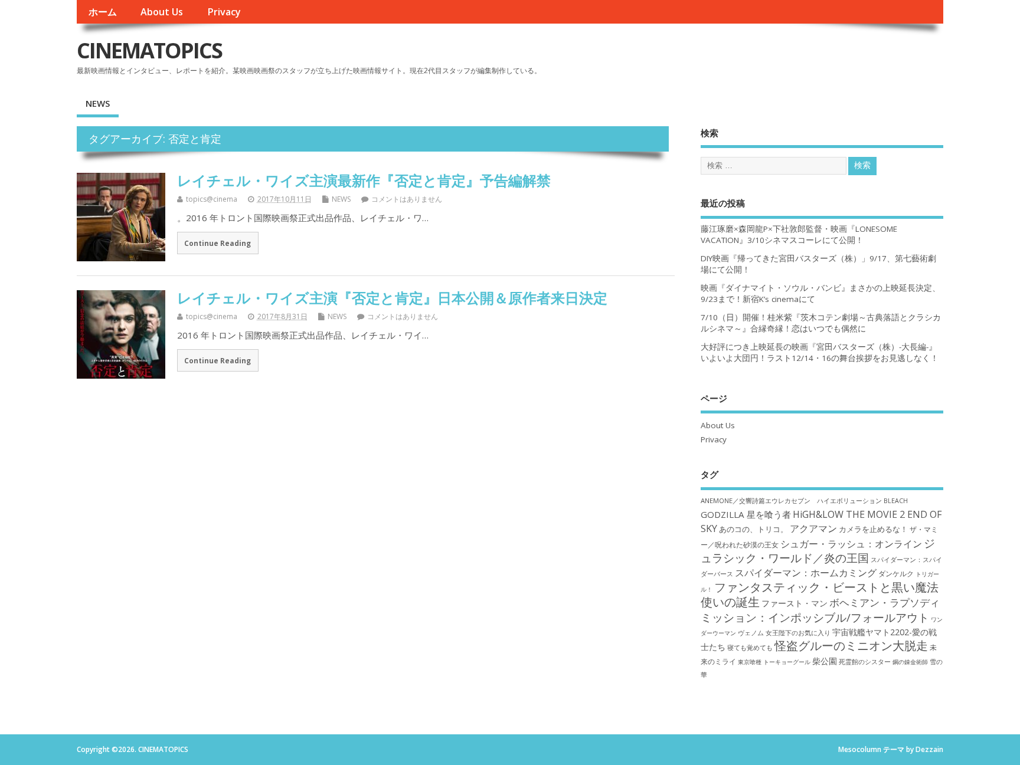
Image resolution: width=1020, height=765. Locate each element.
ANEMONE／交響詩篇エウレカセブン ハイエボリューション (791, 500)
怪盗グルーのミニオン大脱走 (851, 646)
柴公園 (824, 660)
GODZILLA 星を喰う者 (746, 514)
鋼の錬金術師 (910, 662)
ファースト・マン (794, 603)
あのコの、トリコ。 (753, 529)
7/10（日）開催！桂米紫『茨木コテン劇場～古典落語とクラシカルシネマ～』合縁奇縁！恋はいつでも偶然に (821, 323)
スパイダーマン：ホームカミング (806, 572)
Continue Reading (217, 243)
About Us (161, 11)
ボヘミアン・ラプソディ (884, 602)
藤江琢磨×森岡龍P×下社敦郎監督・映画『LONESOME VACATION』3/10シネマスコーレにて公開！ (799, 234)
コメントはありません (406, 199)
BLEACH (896, 501)
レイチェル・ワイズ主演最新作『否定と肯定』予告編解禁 (364, 180)
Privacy (224, 11)
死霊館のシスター (865, 661)
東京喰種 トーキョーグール (774, 662)
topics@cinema (211, 199)
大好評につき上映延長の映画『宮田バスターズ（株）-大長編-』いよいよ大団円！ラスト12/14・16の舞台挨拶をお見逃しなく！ (820, 352)
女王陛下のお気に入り (798, 633)
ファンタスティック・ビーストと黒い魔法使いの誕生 (820, 594)
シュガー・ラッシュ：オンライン (851, 543)
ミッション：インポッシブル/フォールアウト (815, 617)
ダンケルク (896, 573)
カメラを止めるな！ (873, 529)
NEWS (98, 103)
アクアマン (813, 528)
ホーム (103, 11)
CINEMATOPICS (149, 50)
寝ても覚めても (750, 647)
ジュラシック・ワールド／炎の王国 (818, 550)
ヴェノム (751, 633)
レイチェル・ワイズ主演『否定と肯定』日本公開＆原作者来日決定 (392, 297)
